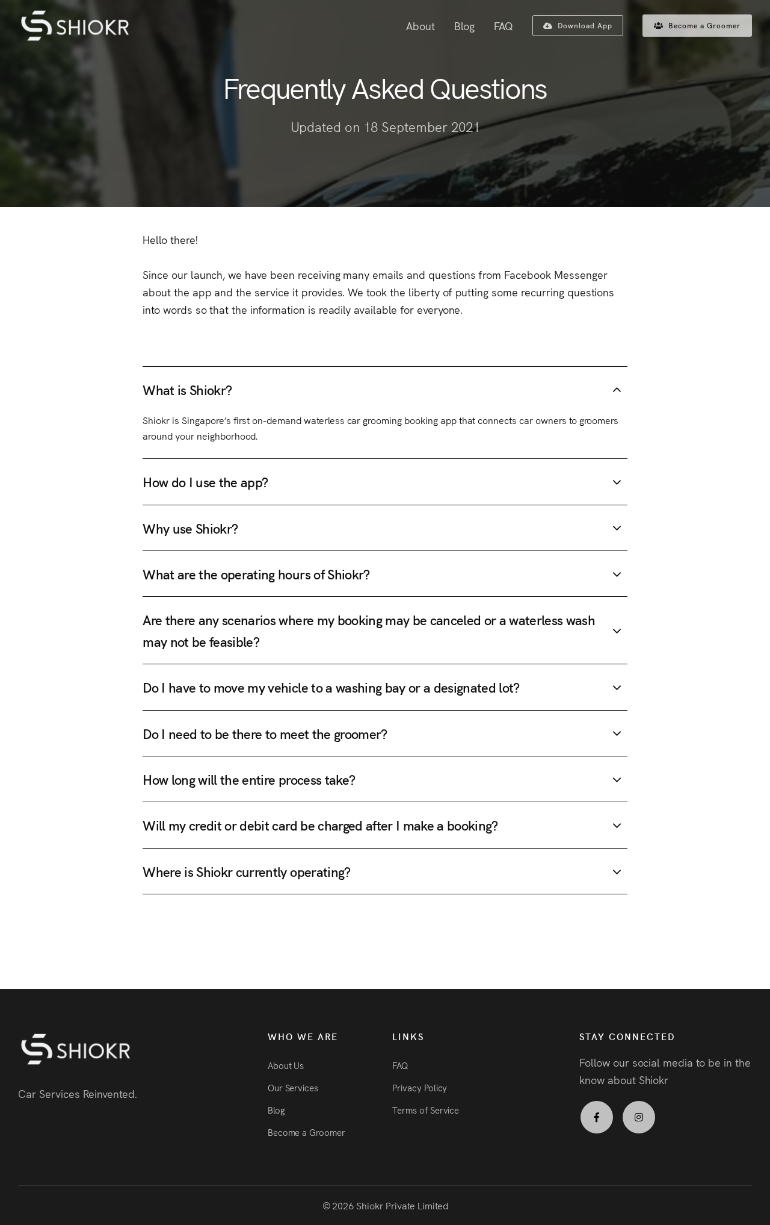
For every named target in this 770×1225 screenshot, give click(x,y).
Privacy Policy (419, 1087)
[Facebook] (597, 1117)
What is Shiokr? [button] (187, 389)
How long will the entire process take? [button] (249, 779)
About (420, 25)
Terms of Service (425, 1109)
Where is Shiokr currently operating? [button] (246, 871)
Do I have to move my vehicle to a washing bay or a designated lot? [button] (331, 687)
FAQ (503, 25)
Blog (464, 25)
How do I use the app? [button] (205, 482)
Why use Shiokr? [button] (190, 528)
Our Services (293, 1087)
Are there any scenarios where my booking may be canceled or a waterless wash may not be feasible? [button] (369, 630)
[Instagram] (639, 1117)
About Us (286, 1065)
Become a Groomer (306, 1132)
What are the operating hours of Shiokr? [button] (256, 573)
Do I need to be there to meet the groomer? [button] (265, 733)
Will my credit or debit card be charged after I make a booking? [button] (320, 825)
